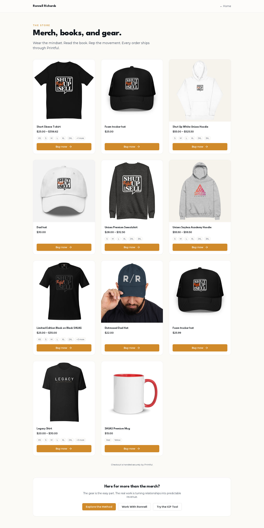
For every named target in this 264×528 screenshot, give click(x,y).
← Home (225, 6)
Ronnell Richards (44, 6)
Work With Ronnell (134, 506)
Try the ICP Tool (167, 506)
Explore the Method (99, 506)
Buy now (61, 146)
